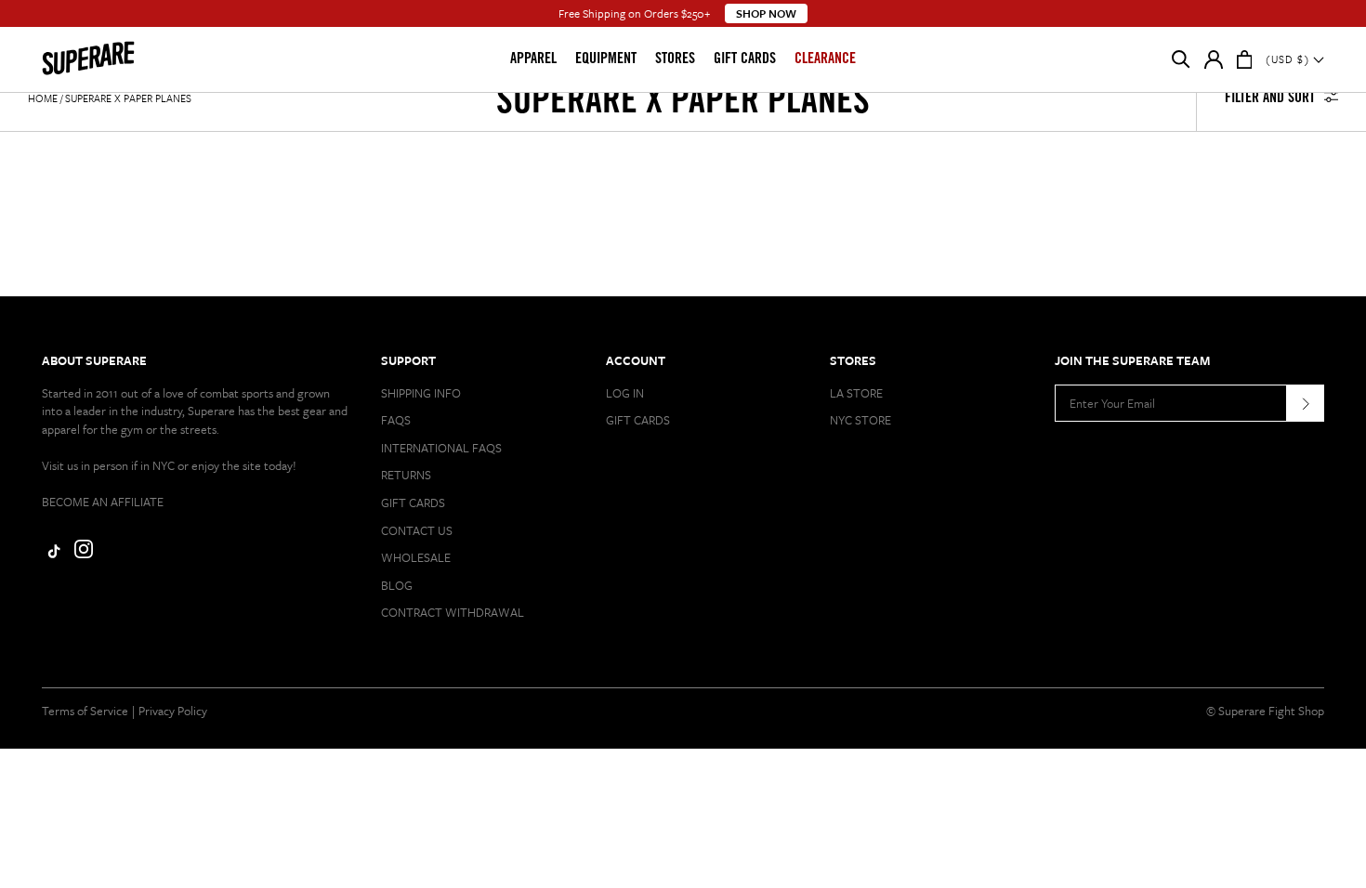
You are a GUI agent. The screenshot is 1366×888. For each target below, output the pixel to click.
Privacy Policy (172, 710)
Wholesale (416, 557)
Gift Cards (745, 59)
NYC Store (860, 420)
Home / (45, 98)
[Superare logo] (118, 59)
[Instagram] (83, 553)
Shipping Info (421, 393)
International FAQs (441, 447)
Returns (406, 474)
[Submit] (1305, 403)
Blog (397, 585)
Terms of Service (85, 710)
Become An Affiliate (103, 501)
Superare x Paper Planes (128, 98)
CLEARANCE (825, 59)
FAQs (396, 420)
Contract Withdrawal (452, 612)
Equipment (606, 59)
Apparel (533, 59)
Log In (625, 393)
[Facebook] (51, 553)
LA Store (856, 393)
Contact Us (417, 530)
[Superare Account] (1213, 64)
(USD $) (1289, 59)
